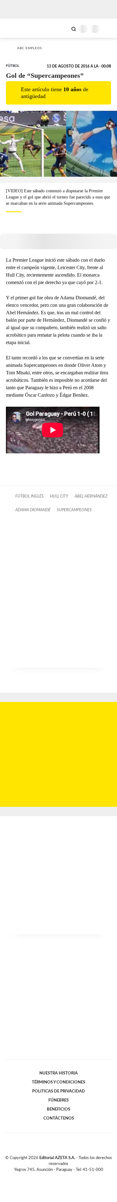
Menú (108, 29)
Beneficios (58, 1109)
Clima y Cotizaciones (63, 28)
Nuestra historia (58, 1073)
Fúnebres (58, 1100)
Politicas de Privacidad (58, 1091)
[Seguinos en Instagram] (69, 1176)
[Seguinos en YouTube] (62, 1176)
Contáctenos (58, 1118)
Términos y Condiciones (58, 1082)
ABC (16, 28)
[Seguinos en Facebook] (49, 1176)
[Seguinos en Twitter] (56, 1176)
